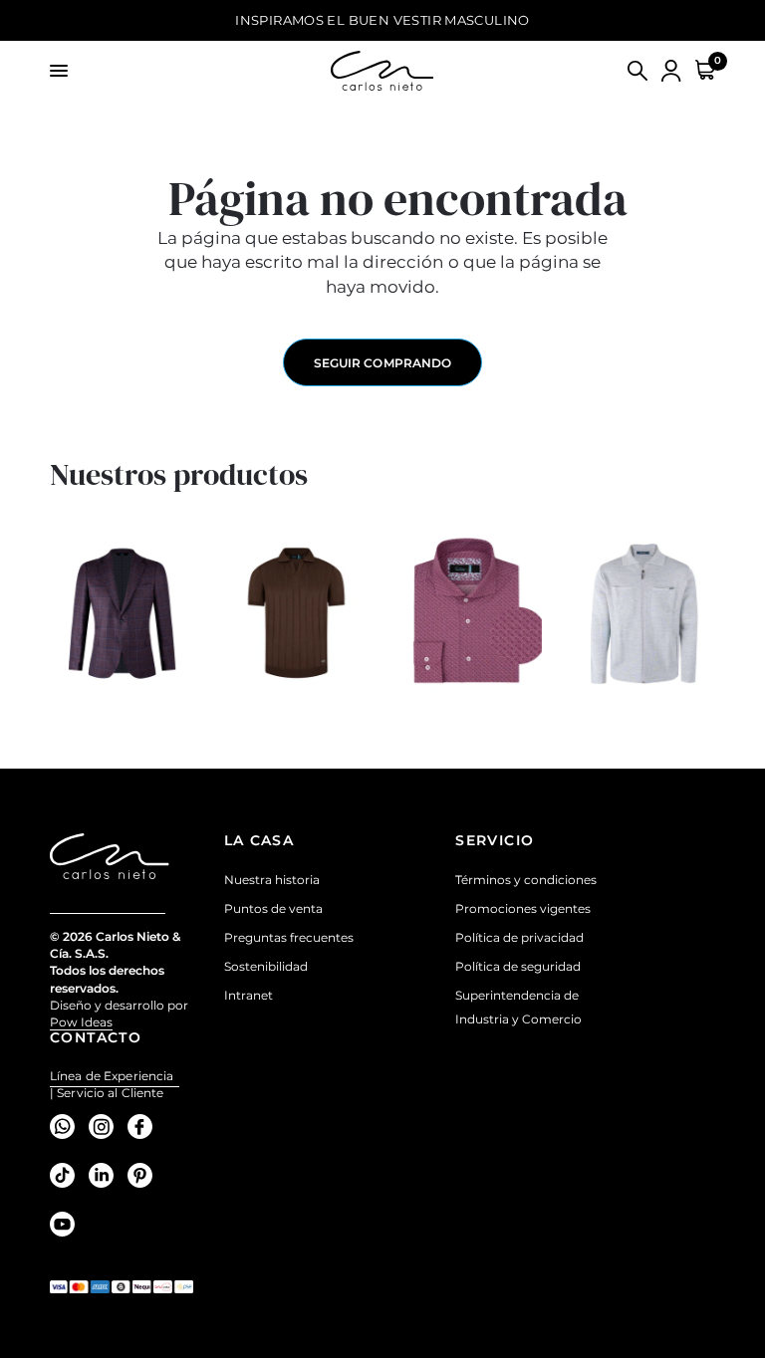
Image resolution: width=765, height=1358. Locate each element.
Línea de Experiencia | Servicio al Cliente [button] (111, 1076)
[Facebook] (145, 1126)
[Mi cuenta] (671, 71)
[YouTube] (67, 1223)
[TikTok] (67, 1175)
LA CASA (259, 840)
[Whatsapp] (67, 1126)
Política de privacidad (519, 937)
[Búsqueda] (637, 71)
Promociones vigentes (523, 908)
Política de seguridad (518, 966)
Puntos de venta (273, 908)
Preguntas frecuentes (289, 937)
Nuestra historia (272, 879)
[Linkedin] (106, 1175)
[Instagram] (106, 1126)
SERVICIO (494, 840)
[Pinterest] (145, 1175)
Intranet (248, 995)
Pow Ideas (81, 1022)
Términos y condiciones (526, 879)
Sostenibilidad (266, 966)
